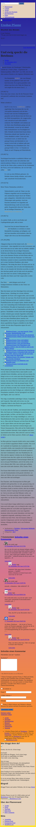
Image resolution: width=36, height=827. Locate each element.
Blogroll (7, 723)
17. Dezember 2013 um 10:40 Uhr (15, 621)
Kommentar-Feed (10, 823)
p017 (14, 532)
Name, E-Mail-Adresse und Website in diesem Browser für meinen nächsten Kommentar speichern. (17, 705)
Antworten (8, 561)
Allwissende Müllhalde (28, 528)
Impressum (8, 724)
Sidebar (7, 1)
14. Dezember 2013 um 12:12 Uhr (15, 546)
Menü (2, 1)
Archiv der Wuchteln (11, 12)
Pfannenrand (8, 7)
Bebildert (17, 528)
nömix (10, 593)
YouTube (7, 809)
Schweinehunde (9, 17)
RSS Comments (9, 812)
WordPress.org (9, 824)
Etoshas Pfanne (11, 25)
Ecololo (7, 733)
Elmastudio (8, 735)
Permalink (8, 64)
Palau (6, 15)
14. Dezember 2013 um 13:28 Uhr (15, 583)
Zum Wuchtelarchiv (29, 47)
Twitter (7, 805)
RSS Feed (8, 811)
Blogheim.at (17, 736)
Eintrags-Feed (9, 821)
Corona (7, 8)
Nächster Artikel (6, 713)
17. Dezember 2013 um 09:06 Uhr (15, 594)
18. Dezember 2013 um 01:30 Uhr (18, 609)
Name (3, 692)
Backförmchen (9, 13)
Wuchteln (7, 719)
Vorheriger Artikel (6, 714)
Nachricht (4, 658)
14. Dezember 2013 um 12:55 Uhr (18, 566)
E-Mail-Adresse (6, 695)
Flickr (6, 807)
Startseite (7, 728)
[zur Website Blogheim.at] (11, 740)
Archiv (7, 10)
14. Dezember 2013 (11, 62)
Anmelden (8, 819)
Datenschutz (8, 726)
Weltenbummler (9, 530)
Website (3, 701)
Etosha (7, 60)
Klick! (33, 787)
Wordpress (24, 731)
